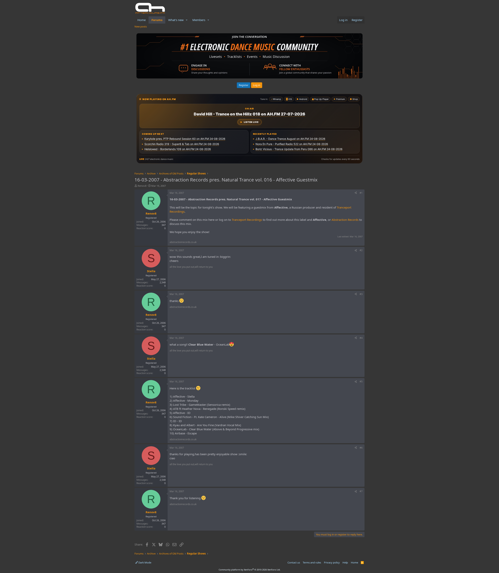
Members (198, 20)
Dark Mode (144, 562)
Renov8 (142, 185)
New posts (140, 26)
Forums (156, 20)
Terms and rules (312, 562)
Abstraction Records (345, 220)
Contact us (294, 562)
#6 (361, 447)
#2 (361, 250)
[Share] (355, 193)
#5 (361, 381)
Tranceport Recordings (247, 220)
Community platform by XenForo (249, 569)
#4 (361, 338)
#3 (361, 294)
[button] (186, 20)
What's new (176, 20)
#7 (361, 491)
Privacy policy (332, 562)
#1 (361, 193)
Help (345, 562)
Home (141, 20)
